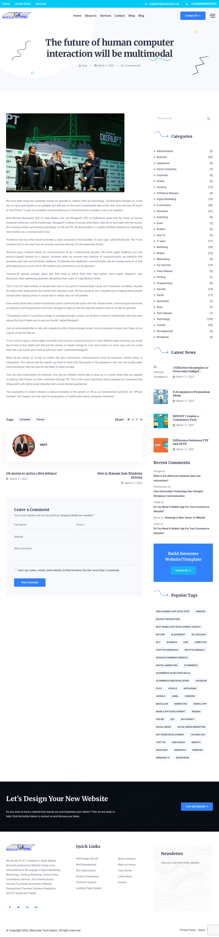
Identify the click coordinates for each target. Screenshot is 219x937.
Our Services (164, 265)
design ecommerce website (172, 657)
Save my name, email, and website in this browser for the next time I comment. (69, 570)
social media (163, 727)
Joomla (160, 696)
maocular (162, 704)
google (172, 688)
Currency (162, 187)
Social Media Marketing (191, 727)
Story (160, 307)
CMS (185, 642)
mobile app (200, 704)
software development (170, 734)
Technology (163, 319)
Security (161, 289)
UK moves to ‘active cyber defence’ (31, 473)
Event (160, 223)
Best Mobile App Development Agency (178, 627)
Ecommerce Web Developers (172, 680)
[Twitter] (18, 907)
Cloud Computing (166, 169)
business (172, 642)
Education (162, 211)
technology (198, 734)
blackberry (178, 634)
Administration (165, 151)
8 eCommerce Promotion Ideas (191, 393)
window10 (180, 750)
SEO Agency (187, 719)
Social (160, 295)
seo (172, 719)
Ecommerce (191, 665)
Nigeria (196, 711)
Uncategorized (165, 331)
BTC (158, 642)
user (84, 65)
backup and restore (168, 619)
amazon (200, 611)
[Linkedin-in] (27, 907)
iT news (161, 241)
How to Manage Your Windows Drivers (119, 475)
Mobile (160, 253)
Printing (161, 277)
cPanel (160, 181)
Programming (164, 283)
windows (197, 750)
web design (178, 742)
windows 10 (162, 757)
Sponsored (163, 301)
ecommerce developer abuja (173, 673)
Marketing (162, 247)
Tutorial (161, 325)
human (40, 419)
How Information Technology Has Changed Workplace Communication (178, 494)
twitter (161, 742)
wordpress (182, 757)
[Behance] (36, 907)
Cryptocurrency (195, 650)
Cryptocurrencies (167, 650)
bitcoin (160, 634)
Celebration (163, 163)
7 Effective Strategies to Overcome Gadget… (190, 369)
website (196, 742)
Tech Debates (164, 313)
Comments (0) (132, 65)
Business (162, 157)
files (159, 688)
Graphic (161, 229)
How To (161, 235)
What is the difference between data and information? (177, 478)
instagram (190, 688)
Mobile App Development (170, 711)
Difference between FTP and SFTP (190, 442)
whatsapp (162, 750)
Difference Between (168, 193)
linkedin (190, 696)
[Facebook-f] (9, 907)
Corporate (162, 175)
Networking (163, 259)
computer (25, 419)
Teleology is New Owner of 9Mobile (184, 517)
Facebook (201, 680)
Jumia (175, 696)
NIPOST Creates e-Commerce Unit (186, 417)
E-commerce (164, 205)
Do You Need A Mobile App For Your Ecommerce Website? (181, 509)
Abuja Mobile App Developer (173, 611)
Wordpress (163, 337)
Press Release (164, 271)
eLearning (162, 217)
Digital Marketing (166, 199)
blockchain (199, 634)
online (160, 719)
